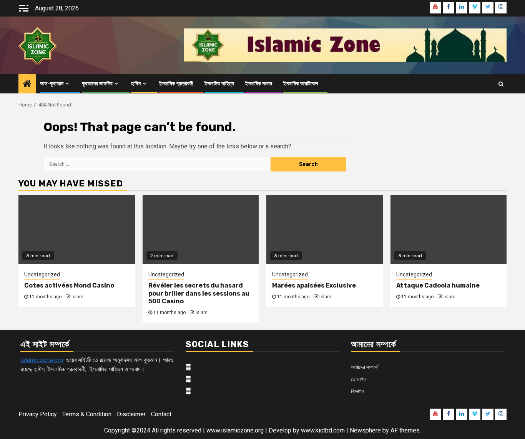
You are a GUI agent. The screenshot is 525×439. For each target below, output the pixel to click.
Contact (161, 414)
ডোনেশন (358, 379)
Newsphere (365, 430)
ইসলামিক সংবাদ (258, 83)
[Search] (501, 83)
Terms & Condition (86, 414)
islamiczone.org (41, 360)
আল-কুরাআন (51, 83)
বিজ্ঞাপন (357, 391)
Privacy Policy (37, 414)
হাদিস (136, 83)
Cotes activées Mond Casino (69, 285)
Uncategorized (42, 274)
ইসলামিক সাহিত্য (219, 83)
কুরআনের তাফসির (97, 83)
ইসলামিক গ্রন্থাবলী (176, 83)
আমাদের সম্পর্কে (364, 367)
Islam (77, 296)
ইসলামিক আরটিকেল (300, 83)
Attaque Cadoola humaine (438, 285)
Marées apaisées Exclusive (314, 285)
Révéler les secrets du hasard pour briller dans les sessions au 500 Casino (198, 293)
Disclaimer (131, 414)
